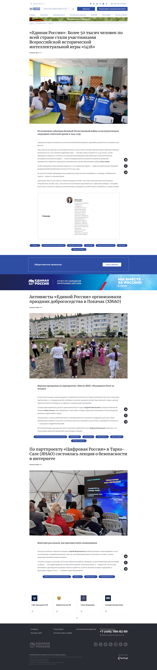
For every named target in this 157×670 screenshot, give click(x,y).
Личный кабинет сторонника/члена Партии (112, 9)
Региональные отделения (78, 15)
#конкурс (122, 245)
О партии (32, 15)
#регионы (77, 576)
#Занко (35, 245)
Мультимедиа (106, 15)
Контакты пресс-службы (63, 633)
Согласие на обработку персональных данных (43, 664)
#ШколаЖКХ (88, 436)
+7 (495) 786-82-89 (114, 631)
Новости (50, 23)
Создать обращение (112, 264)
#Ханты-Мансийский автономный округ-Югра (50, 436)
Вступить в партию (121, 15)
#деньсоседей (116, 436)
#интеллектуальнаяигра (105, 245)
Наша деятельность (59, 15)
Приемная (94, 15)
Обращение (86, 9)
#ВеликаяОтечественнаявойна (54, 245)
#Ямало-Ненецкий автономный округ (57, 576)
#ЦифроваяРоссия (107, 576)
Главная (31, 23)
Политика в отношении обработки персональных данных (46, 662)
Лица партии (44, 15)
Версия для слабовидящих (119, 3)
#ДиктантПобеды (78, 249)
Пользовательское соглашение (38, 659)
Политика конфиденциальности (39, 661)
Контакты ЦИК (36, 633)
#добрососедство (78, 440)
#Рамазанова (74, 436)
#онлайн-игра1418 (75, 245)
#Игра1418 (89, 245)
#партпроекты (102, 436)
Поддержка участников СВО (78, 19)
